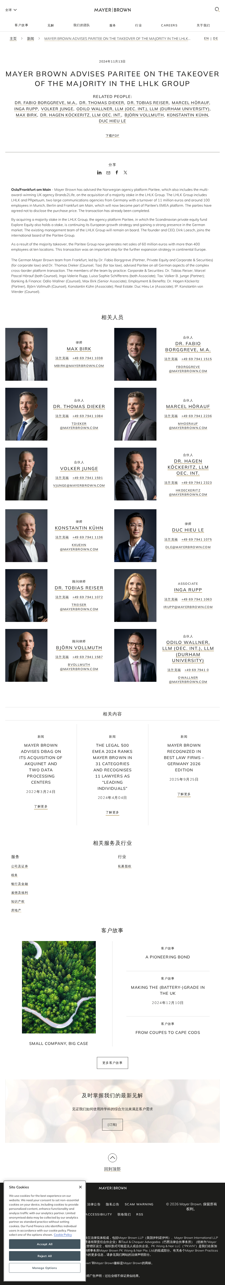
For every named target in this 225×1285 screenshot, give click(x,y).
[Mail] (108, 173)
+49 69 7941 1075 (196, 539)
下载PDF (113, 136)
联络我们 (124, 1214)
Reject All (45, 1256)
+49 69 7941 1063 (196, 599)
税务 (14, 875)
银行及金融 (19, 884)
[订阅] (112, 1125)
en (206, 38)
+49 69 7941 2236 (196, 416)
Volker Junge (57, 108)
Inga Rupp (26, 108)
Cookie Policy (63, 1234)
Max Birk (26, 115)
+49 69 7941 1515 (196, 359)
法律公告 (94, 1204)
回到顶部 (112, 1168)
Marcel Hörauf (190, 102)
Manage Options (44, 1268)
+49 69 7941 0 (197, 670)
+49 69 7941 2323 (196, 483)
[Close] (80, 1187)
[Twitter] (125, 174)
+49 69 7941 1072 (88, 597)
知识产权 (18, 901)
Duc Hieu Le (112, 120)
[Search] (217, 10)
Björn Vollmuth (144, 115)
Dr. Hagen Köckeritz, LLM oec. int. (81, 115)
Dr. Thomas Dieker (101, 102)
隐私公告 (113, 1204)
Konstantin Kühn (187, 115)
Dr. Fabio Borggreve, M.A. (45, 102)
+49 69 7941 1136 (88, 537)
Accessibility (98, 1214)
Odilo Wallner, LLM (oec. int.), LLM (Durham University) (143, 108)
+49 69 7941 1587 (88, 657)
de (215, 38)
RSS (139, 1214)
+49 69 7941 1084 (88, 416)
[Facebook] (116, 173)
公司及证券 (19, 866)
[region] (45, 1230)
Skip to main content (21, 3)
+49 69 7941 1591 (88, 478)
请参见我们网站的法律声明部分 (128, 1255)
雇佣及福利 (19, 893)
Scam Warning (139, 1204)
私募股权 (125, 866)
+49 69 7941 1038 (88, 358)
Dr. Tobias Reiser (148, 102)
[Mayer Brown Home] (112, 10)
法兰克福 (62, 358)
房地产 (16, 910)
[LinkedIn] (99, 173)
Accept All (45, 1244)
